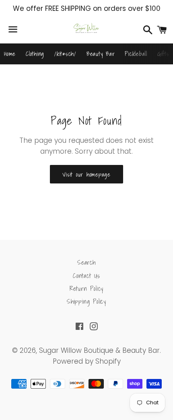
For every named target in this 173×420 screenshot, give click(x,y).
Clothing (35, 53)
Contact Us (86, 275)
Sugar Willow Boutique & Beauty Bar (99, 350)
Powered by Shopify (87, 361)
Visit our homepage (86, 174)
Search (86, 262)
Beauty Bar (100, 53)
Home (10, 53)
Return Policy (86, 288)
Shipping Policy (86, 301)
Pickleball (136, 53)
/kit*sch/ (65, 53)
